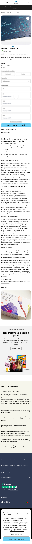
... (12, 12)
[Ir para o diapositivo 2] (15, 46)
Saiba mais (17, 8)
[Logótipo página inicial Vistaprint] (16, 2)
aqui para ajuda (15, 465)
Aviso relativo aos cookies (17, 531)
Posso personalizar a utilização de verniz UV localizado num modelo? (14, 426)
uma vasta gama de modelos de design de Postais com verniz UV (15, 282)
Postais (17, 12)
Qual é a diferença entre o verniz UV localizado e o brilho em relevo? (15, 411)
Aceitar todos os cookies (16, 539)
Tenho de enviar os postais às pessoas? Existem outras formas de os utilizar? (15, 440)
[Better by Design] (12, 51)
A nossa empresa (6, 477)
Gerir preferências (16, 534)
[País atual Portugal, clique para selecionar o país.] (28, 502)
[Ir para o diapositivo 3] (17, 46)
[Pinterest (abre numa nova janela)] (9, 502)
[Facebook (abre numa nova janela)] (2, 502)
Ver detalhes (16, 59)
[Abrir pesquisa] (7, 2)
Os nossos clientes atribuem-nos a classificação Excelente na (15, 496)
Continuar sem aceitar (23, 514)
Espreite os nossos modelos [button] (15, 125)
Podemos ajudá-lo (6, 473)
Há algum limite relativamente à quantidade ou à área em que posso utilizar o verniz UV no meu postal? (15, 418)
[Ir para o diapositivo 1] (13, 46)
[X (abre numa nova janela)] (7, 502)
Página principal (5, 12)
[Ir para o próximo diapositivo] (30, 30)
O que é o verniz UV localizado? (10, 391)
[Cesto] (29, 2)
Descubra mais (16, 348)
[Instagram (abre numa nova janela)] (4, 502)
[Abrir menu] (3, 2)
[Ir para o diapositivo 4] (19, 46)
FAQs (2, 287)
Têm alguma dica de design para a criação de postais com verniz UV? (14, 446)
